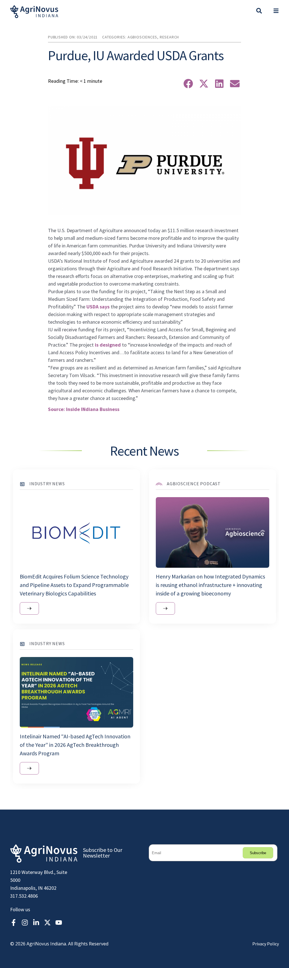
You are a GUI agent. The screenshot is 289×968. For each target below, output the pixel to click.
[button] (276, 12)
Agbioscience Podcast (194, 483)
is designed (108, 344)
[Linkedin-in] (36, 922)
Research (169, 37)
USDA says (98, 306)
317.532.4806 (24, 896)
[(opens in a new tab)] (165, 608)
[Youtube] (58, 922)
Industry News (47, 483)
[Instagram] (24, 922)
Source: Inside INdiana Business (83, 409)
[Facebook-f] (13, 922)
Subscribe (258, 853)
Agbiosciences (142, 37)
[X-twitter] (47, 922)
